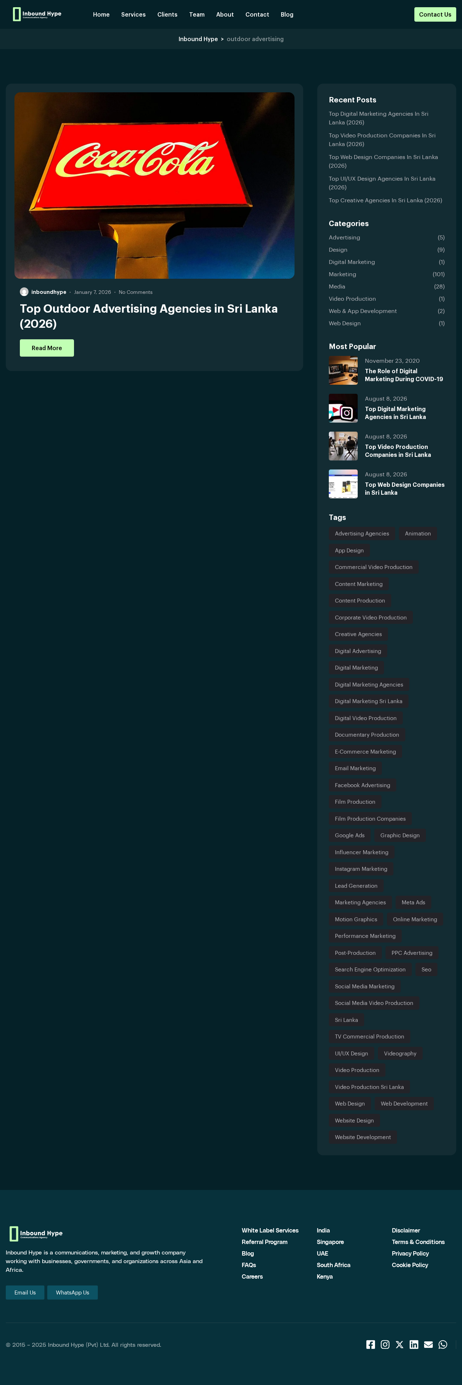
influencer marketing (361, 852)
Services (133, 14)
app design (349, 550)
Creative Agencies (358, 634)
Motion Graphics (356, 919)
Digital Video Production (366, 718)
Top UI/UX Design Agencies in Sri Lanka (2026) (382, 182)
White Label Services (270, 1230)
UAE (322, 1253)
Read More (47, 347)
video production (357, 1070)
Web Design (345, 322)
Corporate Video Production (371, 617)
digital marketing (356, 667)
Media (337, 286)
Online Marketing (415, 919)
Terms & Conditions (418, 1241)
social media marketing (365, 986)
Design (338, 249)
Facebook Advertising (362, 785)
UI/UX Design (351, 1053)
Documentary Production (367, 734)
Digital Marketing (352, 261)
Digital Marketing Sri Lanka (368, 701)
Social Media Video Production (374, 1003)
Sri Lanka (346, 1019)
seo (426, 969)
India (323, 1230)
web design (350, 1103)
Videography (400, 1053)
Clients (167, 14)
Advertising (344, 237)
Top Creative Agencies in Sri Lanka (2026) (385, 200)
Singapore (330, 1241)
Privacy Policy (410, 1253)
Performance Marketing (365, 935)
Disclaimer (406, 1230)
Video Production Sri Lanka (369, 1087)
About (225, 14)
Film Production (355, 801)
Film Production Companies (370, 818)
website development (363, 1137)
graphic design (400, 835)
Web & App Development (363, 310)
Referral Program (265, 1241)
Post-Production (355, 952)
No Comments (136, 292)
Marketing (342, 273)
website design (354, 1120)
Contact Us (435, 14)
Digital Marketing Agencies (369, 684)
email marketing (355, 768)
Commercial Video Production (374, 567)
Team (197, 14)
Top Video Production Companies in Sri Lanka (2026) (382, 139)
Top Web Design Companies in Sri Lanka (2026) (383, 161)
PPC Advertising (412, 952)
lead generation (356, 885)
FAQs (249, 1264)
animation (418, 533)
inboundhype (48, 292)
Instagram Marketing (361, 868)
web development (404, 1103)
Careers (252, 1276)
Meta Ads (413, 902)
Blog (287, 14)
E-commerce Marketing (365, 751)
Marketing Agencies (360, 902)
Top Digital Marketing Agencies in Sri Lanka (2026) (378, 117)
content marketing (359, 584)
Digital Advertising (358, 651)
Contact (257, 14)
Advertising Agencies (362, 533)
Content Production (360, 600)
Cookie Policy (410, 1264)
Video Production (352, 298)
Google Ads (350, 835)
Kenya (325, 1276)
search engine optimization (370, 969)
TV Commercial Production (369, 1036)
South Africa (333, 1264)
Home (101, 14)
